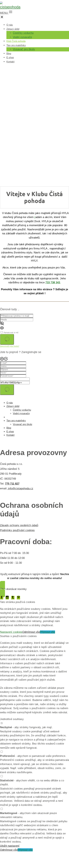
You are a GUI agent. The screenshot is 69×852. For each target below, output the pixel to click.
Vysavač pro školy (24, 49)
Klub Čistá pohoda (16, 41)
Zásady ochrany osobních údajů (19, 525)
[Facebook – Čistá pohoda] (1, 597)
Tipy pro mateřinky (16, 45)
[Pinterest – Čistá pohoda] (18, 597)
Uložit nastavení (9, 845)
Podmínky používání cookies (17, 530)
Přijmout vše (47, 632)
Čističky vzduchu (23, 32)
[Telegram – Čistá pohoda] (12, 597)
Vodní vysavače (22, 37)
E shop (10, 57)
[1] (7, 339)
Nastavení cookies (11, 632)
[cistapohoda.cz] (10, 7)
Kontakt (10, 61)
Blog (8, 53)
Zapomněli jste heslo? (9, 346)
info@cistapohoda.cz (20, 488)
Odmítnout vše (31, 632)
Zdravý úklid (12, 29)
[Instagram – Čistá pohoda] (7, 597)
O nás (9, 24)
